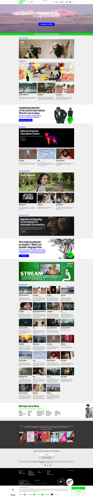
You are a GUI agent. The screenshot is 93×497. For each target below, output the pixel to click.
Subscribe (49, 471)
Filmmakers (40, 472)
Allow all (78, 488)
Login (66, 2)
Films (56, 2)
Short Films (48, 415)
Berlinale (20, 411)
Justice (29, 415)
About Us (20, 471)
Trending (56, 411)
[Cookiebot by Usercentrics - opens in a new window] (13, 495)
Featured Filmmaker (24, 171)
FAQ (48, 472)
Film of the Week (23, 38)
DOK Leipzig (30, 411)
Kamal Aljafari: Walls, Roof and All (23, 30)
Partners (20, 472)
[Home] (22, 2)
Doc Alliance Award (22, 413)
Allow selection (78, 491)
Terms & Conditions (22, 473)
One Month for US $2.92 (46, 24)
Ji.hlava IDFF (60, 442)
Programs (61, 2)
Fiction (29, 412)
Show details (57, 494)
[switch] (34, 494)
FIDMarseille (52, 442)
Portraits (47, 411)
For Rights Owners (50, 474)
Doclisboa (20, 415)
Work (56, 415)
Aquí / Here (24, 255)
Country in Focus (24, 215)
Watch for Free (57, 413)
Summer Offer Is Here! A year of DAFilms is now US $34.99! (46, 34)
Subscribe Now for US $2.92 (25, 120)
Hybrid (29, 413)
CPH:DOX (20, 412)
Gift (47, 473)
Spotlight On (22, 61)
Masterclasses (39, 412)
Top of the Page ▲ (71, 470)
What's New (30, 473)
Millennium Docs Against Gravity (38, 443)
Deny (78, 494)
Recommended (48, 413)
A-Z (38, 471)
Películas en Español (40, 413)
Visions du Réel (57, 412)
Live (53, 2)
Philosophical (39, 415)
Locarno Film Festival (41, 411)
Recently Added (23, 284)
